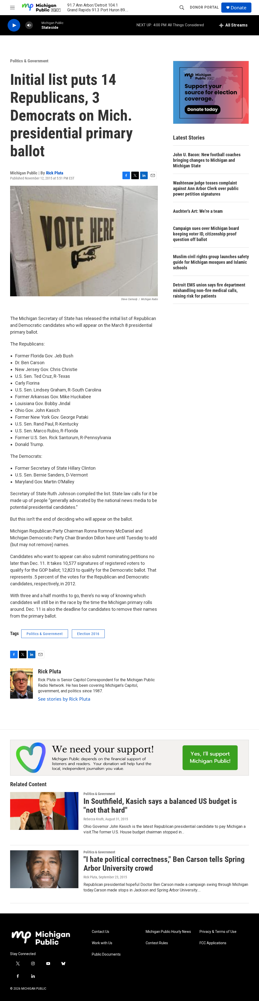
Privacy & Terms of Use (218, 932)
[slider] (37, 25)
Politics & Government (29, 60)
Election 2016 (88, 634)
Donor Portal (204, 7)
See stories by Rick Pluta (64, 699)
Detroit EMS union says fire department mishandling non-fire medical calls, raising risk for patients (209, 290)
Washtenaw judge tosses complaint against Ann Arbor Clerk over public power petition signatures (206, 188)
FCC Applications (213, 943)
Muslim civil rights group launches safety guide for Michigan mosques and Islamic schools (211, 262)
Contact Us (100, 932)
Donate (238, 7)
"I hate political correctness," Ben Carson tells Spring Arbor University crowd (164, 864)
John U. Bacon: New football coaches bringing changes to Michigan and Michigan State (207, 160)
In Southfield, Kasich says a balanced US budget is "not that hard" (160, 805)
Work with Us (102, 943)
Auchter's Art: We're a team (198, 211)
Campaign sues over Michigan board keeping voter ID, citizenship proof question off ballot (206, 234)
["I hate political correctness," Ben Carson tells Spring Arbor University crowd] (44, 869)
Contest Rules (157, 943)
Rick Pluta (54, 172)
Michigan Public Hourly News (168, 932)
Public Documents (106, 954)
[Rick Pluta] (21, 683)
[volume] (29, 25)
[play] (14, 25)
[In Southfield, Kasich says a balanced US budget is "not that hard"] (44, 811)
